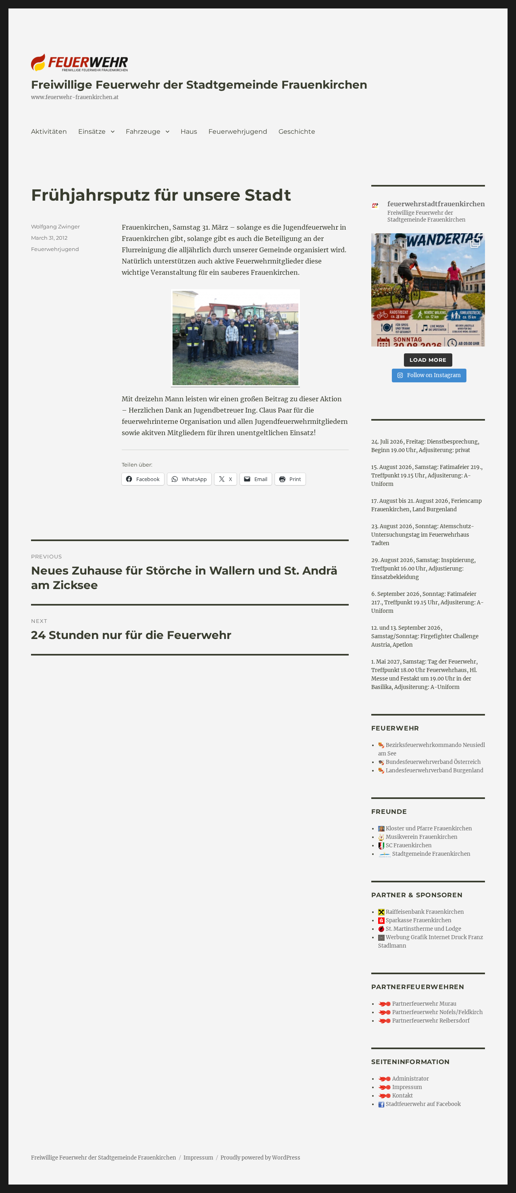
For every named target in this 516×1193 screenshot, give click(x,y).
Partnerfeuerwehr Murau (423, 1003)
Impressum (406, 1087)
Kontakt (402, 1095)
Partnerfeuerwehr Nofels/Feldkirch (437, 1012)
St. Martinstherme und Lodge (423, 928)
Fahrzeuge (143, 131)
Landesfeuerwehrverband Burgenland (434, 770)
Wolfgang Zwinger (55, 226)
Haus (189, 131)
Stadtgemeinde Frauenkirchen (430, 854)
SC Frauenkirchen (408, 845)
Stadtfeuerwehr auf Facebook (423, 1104)
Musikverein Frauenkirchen (421, 837)
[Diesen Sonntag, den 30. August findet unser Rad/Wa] (428, 289)
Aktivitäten (49, 131)
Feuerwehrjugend (237, 131)
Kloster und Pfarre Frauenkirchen (428, 828)
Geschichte (297, 131)
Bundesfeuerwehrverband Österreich (433, 762)
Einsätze (92, 131)
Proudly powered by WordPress (260, 1157)
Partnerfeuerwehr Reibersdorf (430, 1020)
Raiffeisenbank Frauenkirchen (424, 912)
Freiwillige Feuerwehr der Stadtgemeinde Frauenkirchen (199, 84)
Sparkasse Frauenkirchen (418, 920)
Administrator (410, 1078)
